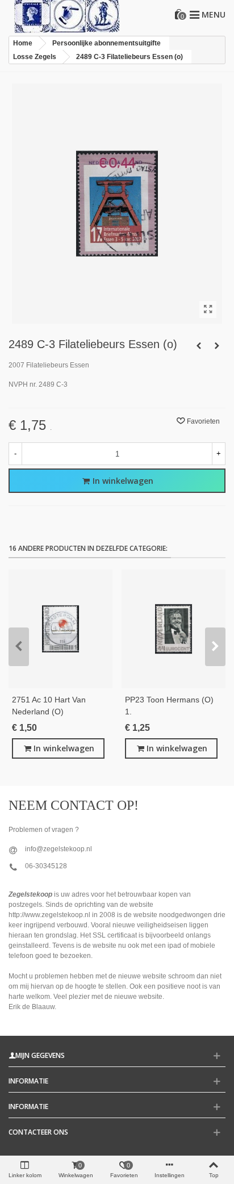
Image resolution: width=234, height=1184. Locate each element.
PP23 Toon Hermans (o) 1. (169, 705)
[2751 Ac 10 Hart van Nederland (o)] (60, 629)
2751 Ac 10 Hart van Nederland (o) (49, 705)
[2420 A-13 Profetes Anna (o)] (216, 345)
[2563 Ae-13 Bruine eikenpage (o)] (198, 345)
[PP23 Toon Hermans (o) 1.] (173, 629)
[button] (19, 646)
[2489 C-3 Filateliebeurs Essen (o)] (207, 309)
